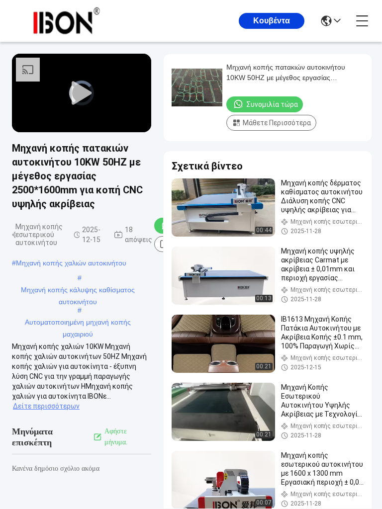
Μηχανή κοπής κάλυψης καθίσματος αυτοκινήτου (78, 291)
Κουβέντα (271, 20)
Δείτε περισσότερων (46, 406)
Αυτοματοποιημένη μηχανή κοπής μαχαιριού (78, 323)
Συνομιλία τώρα (272, 104)
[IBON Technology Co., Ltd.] (66, 21)
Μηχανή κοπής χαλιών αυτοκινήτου (71, 263)
